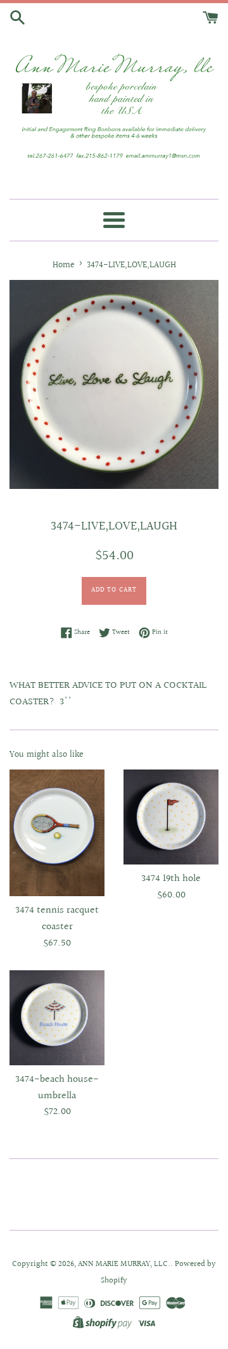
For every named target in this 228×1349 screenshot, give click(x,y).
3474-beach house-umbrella (57, 1088)
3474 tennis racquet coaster (57, 918)
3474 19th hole (171, 879)
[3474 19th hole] (171, 817)
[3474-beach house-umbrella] (57, 1017)
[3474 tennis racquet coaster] (57, 833)
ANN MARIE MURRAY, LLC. (124, 1264)
